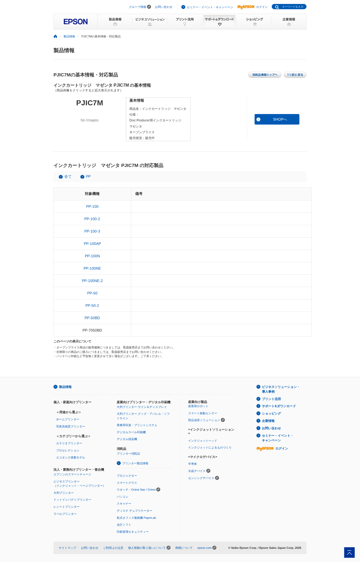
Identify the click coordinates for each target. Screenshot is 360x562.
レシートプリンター (66, 506)
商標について (184, 547)
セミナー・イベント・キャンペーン (210, 7)
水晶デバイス (197, 470)
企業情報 (268, 421)
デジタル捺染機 (127, 439)
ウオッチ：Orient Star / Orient (136, 489)
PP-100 (92, 206)
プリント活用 (271, 399)
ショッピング (271, 413)
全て (68, 176)
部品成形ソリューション (204, 420)
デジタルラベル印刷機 (131, 432)
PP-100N (92, 256)
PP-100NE (92, 268)
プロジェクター (127, 475)
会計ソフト (124, 524)
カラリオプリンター (69, 443)
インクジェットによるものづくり (210, 447)
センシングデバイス (201, 478)
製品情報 (69, 36)
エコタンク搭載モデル (70, 457)
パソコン (122, 496)
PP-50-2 (92, 305)
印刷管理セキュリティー (133, 531)
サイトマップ (67, 547)
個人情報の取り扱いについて (147, 547)
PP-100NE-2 (92, 281)
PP (88, 176)
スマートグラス (127, 482)
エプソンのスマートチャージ (72, 474)
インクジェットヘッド (202, 440)
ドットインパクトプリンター (72, 499)
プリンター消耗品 (128, 453)
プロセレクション (67, 450)
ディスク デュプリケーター (134, 510)
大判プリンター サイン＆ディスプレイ (142, 406)
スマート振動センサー (202, 413)
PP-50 (92, 293)
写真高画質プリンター (70, 426)
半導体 (192, 463)
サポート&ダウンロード (279, 406)
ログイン (262, 6)
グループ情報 (137, 6)
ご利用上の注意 (113, 547)
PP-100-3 (92, 231)
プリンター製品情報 (135, 463)
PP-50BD (92, 318)
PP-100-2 (92, 219)
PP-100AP (92, 243)
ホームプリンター (67, 419)
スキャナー (124, 503)
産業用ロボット (198, 406)
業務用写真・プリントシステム (137, 425)
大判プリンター (63, 492)
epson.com (204, 547)
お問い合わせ (163, 6)
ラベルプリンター (65, 513)
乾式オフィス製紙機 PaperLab (136, 517)
